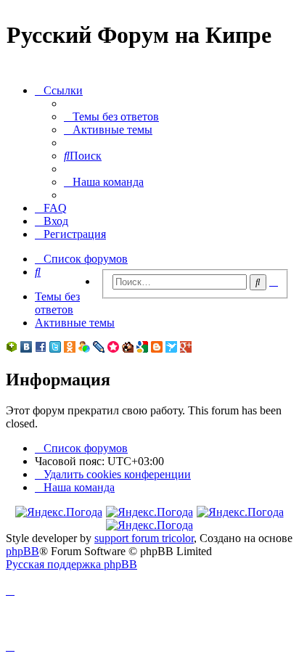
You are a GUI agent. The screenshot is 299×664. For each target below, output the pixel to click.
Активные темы (75, 322)
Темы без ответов (57, 303)
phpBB (22, 551)
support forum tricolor (144, 538)
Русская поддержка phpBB (71, 564)
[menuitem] (111, 116)
